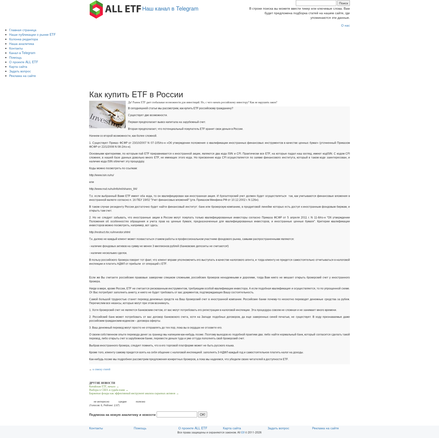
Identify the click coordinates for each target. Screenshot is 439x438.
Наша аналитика (21, 43)
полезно (140, 401)
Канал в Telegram (22, 52)
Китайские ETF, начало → (104, 386)
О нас (345, 25)
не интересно (101, 401)
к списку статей (101, 369)
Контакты (16, 48)
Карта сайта (18, 66)
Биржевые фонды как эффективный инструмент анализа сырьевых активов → (134, 393)
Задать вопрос (20, 71)
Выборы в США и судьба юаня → (108, 390)
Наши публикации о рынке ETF (32, 34)
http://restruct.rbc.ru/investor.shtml (109, 232)
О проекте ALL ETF (23, 62)
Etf (242, 432)
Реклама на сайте (22, 75)
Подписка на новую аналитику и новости (122, 414)
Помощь (15, 57)
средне (122, 401)
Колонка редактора (23, 39)
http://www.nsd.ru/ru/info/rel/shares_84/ (113, 188)
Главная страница (22, 29)
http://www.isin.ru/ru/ (101, 175)
